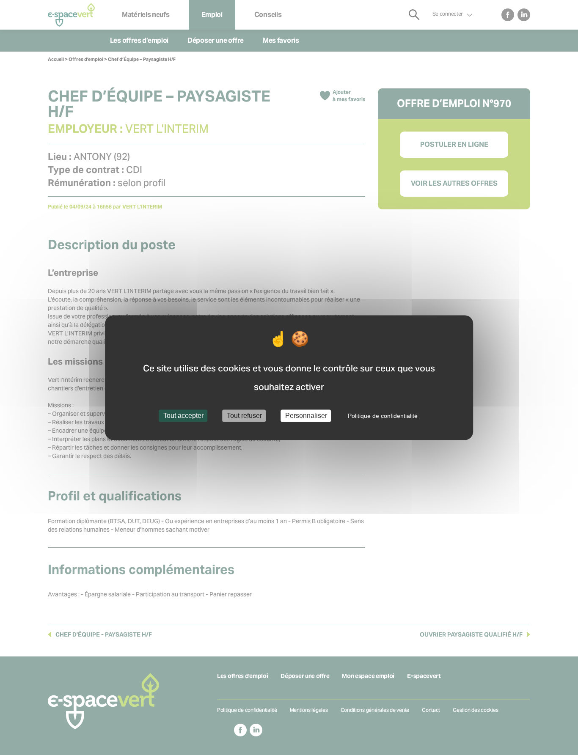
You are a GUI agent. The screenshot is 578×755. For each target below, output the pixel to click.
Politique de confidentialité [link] (383, 415)
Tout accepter (183, 415)
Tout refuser (244, 415)
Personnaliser (306, 415)
